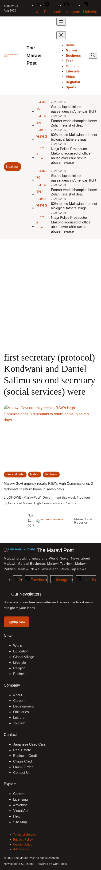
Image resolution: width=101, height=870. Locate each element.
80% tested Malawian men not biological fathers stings (74, 137)
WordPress (60, 864)
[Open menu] (61, 22)
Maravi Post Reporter (83, 520)
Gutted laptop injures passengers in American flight (73, 109)
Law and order (15, 474)
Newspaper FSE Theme (19, 864)
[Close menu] (61, 35)
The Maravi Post (34, 55)
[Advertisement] (50, 295)
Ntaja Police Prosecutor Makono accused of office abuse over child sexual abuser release (70, 156)
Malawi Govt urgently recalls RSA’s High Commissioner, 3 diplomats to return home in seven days (48, 486)
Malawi (34, 474)
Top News (51, 474)
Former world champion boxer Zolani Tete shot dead (74, 123)
